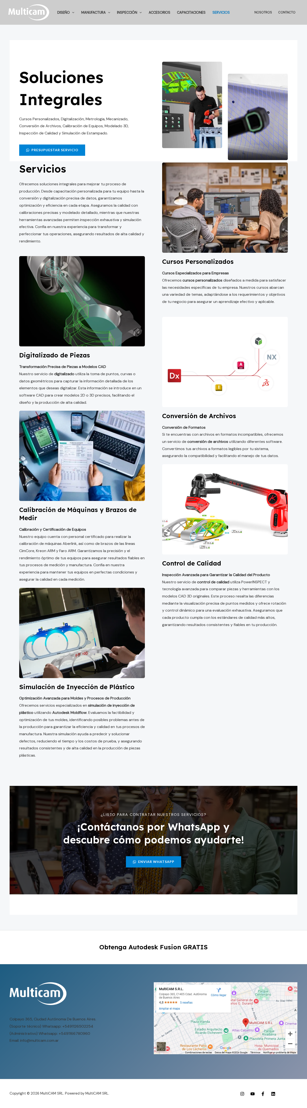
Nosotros (263, 12)
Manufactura (93, 12)
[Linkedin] (273, 1094)
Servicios (221, 12)
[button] (72, 12)
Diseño (63, 12)
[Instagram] (242, 1094)
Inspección (127, 12)
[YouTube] (252, 1094)
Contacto (286, 12)
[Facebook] (263, 1094)
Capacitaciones (191, 12)
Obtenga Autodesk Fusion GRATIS (153, 947)
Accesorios (159, 12)
